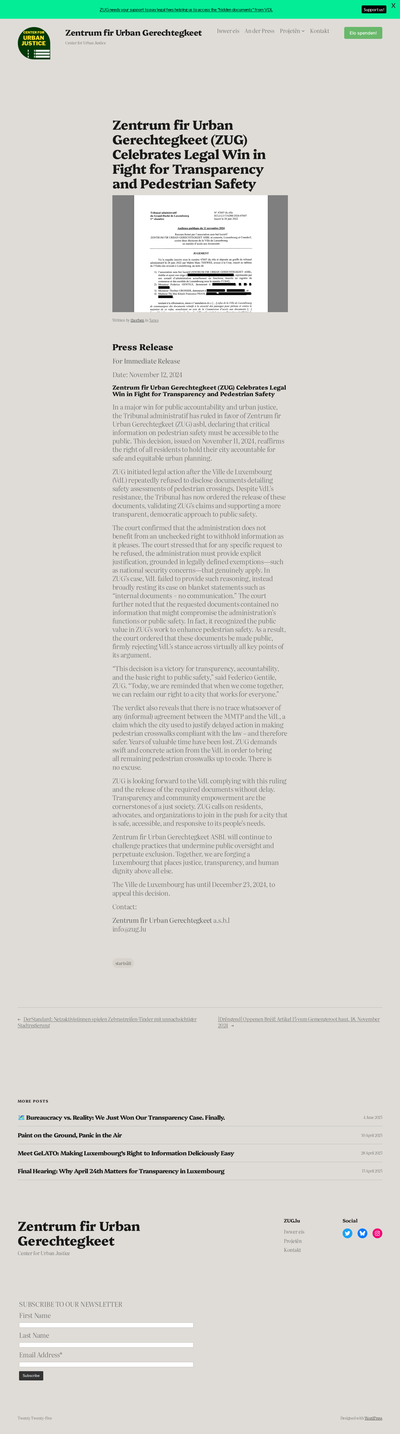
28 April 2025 (371, 1153)
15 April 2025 (372, 1171)
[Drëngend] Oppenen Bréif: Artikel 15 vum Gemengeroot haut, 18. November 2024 (299, 1022)
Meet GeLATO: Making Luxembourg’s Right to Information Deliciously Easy (126, 1153)
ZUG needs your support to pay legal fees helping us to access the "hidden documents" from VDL (186, 9)
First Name (35, 1315)
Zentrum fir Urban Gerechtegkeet (133, 32)
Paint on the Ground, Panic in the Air (70, 1135)
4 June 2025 (372, 1117)
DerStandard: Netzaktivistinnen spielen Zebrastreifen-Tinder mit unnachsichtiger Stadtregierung (107, 1022)
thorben (137, 320)
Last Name (34, 1335)
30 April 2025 (371, 1135)
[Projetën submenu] (303, 30)
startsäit (123, 963)
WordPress (373, 1418)
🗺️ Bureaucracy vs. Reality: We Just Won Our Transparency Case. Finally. (121, 1117)
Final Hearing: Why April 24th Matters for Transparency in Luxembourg (121, 1171)
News (153, 320)
